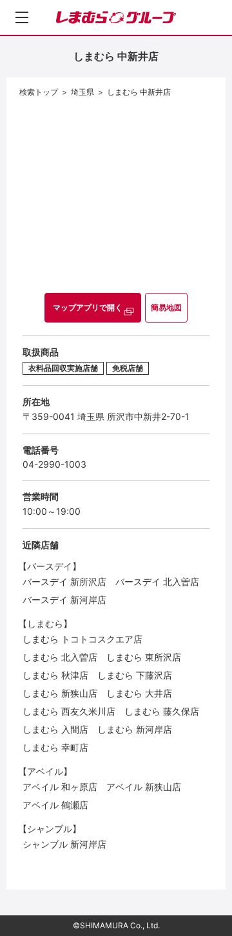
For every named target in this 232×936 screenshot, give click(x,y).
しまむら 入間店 (55, 729)
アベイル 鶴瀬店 (55, 804)
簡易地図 (166, 307)
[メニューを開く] (22, 17)
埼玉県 (82, 92)
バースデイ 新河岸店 (64, 599)
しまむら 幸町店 (55, 747)
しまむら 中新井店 (139, 92)
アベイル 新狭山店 (143, 786)
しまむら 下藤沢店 (134, 675)
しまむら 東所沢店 (143, 657)
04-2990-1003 (54, 464)
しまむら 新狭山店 (60, 693)
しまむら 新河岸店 (134, 729)
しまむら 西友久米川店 (69, 711)
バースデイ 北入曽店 (157, 581)
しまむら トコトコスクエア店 (82, 638)
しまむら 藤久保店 (161, 711)
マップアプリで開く (87, 307)
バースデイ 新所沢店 (64, 581)
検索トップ (38, 92)
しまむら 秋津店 (55, 675)
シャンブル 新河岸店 (64, 844)
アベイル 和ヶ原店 (60, 786)
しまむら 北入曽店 (60, 657)
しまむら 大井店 (139, 693)
